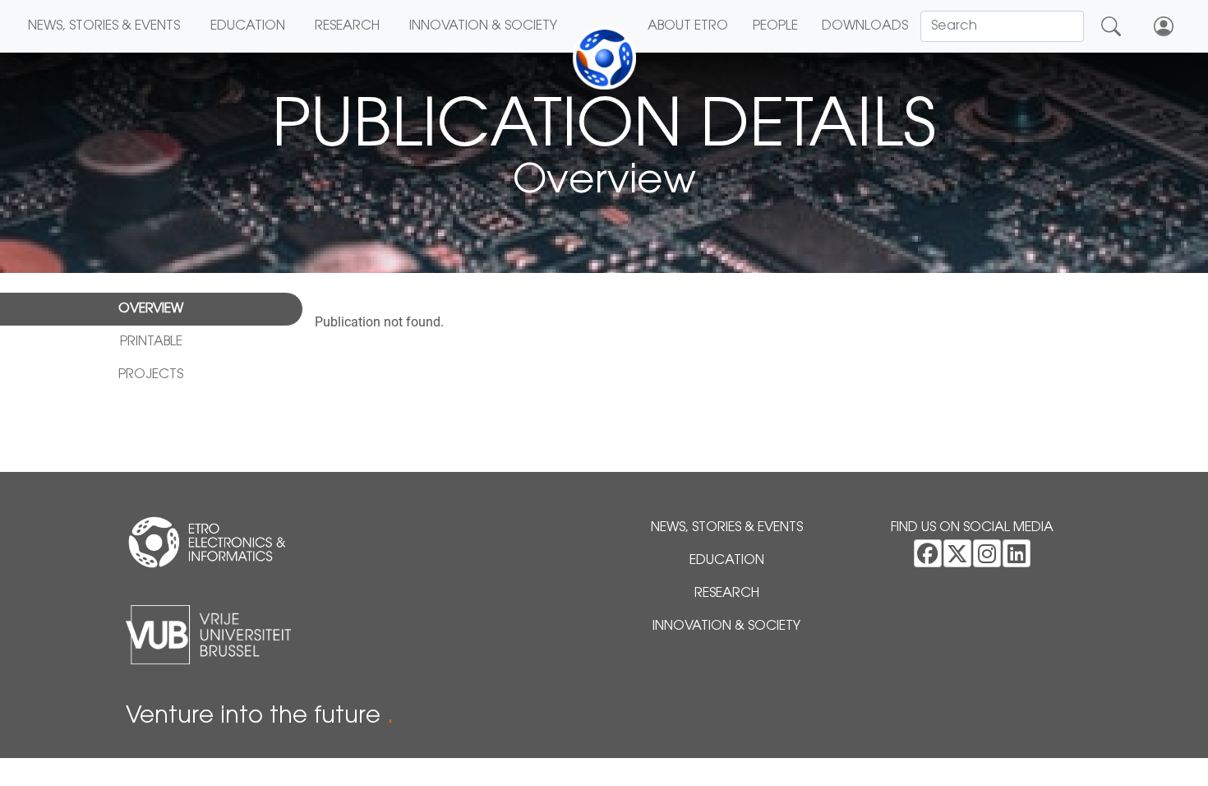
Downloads (865, 26)
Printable (151, 342)
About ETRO (688, 26)
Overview (150, 309)
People (775, 26)
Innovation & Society (483, 26)
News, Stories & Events (104, 26)
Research (347, 26)
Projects (150, 374)
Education (247, 26)
